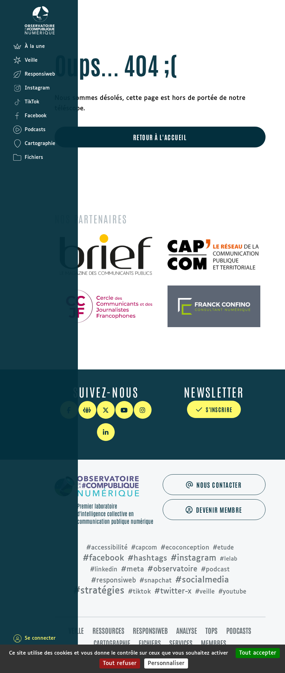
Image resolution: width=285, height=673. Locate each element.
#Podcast (215, 569)
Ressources (108, 630)
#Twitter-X (173, 591)
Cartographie (111, 642)
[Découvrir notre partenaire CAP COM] (214, 255)
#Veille (205, 592)
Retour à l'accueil (160, 137)
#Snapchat (155, 581)
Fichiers (150, 642)
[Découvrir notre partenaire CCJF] (106, 306)
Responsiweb (150, 630)
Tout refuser (120, 663)
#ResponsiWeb (113, 580)
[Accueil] (17, 20)
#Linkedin (103, 570)
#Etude (223, 548)
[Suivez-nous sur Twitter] (106, 410)
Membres (213, 642)
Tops (211, 630)
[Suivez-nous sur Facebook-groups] (87, 410)
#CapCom (144, 548)
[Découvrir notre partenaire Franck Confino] (214, 306)
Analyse (186, 630)
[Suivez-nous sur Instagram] (142, 410)
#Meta (132, 569)
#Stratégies (98, 591)
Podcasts (238, 630)
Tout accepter (257, 653)
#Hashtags (147, 558)
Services (181, 642)
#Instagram (193, 558)
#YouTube (232, 592)
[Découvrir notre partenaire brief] (106, 255)
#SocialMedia (202, 580)
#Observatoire (172, 569)
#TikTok (139, 592)
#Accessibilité (107, 548)
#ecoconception (185, 548)
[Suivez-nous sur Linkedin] (106, 432)
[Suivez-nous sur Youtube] (124, 410)
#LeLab (228, 559)
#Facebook (103, 558)
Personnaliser (166, 663)
